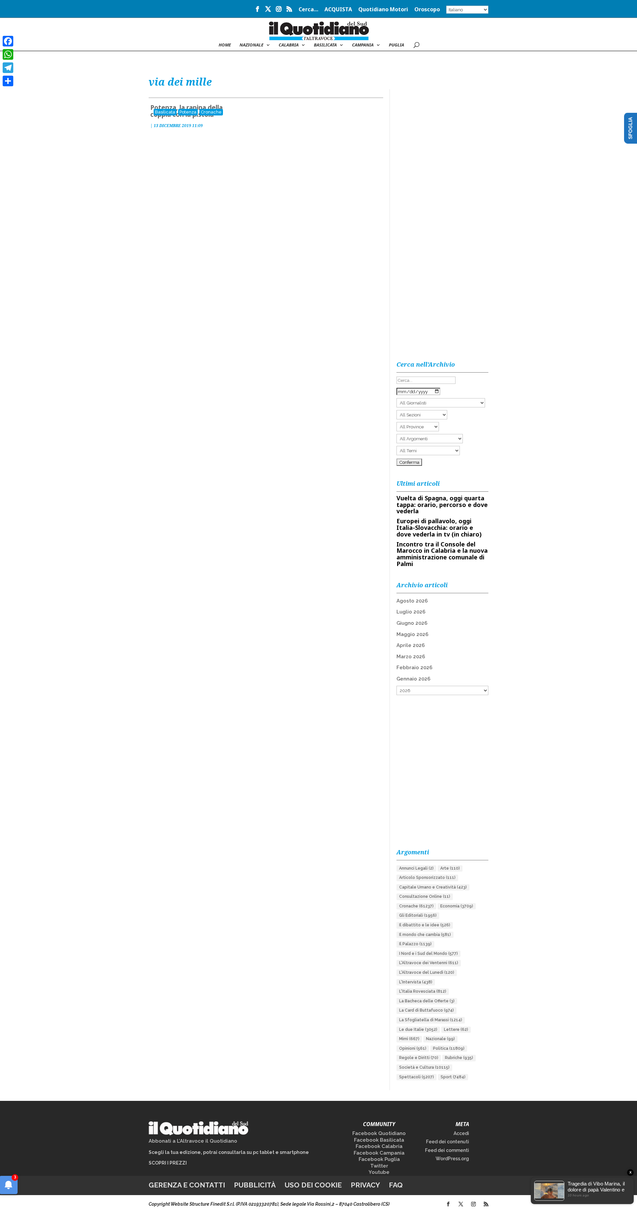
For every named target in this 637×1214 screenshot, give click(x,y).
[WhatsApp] (8, 54)
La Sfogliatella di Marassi (430, 1020)
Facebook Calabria (379, 1146)
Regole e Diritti (418, 1057)
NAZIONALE (251, 45)
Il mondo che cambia (425, 934)
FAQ (396, 1185)
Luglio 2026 (410, 612)
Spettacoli (416, 1077)
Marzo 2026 (410, 657)
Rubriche (459, 1057)
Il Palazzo (415, 944)
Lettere (456, 1029)
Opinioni (412, 1048)
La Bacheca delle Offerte (427, 1001)
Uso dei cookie (313, 1185)
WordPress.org (452, 1158)
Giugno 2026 (411, 623)
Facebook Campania (379, 1153)
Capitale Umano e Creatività (433, 887)
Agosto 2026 (412, 601)
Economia (456, 906)
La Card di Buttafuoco (426, 1010)
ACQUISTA (338, 10)
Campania (363, 45)
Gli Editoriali (418, 915)
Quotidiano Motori (383, 10)
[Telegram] (8, 67)
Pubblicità (255, 1185)
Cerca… (308, 10)
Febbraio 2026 (414, 668)
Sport (453, 1077)
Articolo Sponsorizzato (427, 877)
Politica (448, 1048)
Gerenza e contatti (187, 1185)
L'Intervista (415, 982)
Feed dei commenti (447, 1150)
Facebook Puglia (379, 1159)
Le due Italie (418, 1029)
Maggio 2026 (412, 634)
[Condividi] (8, 81)
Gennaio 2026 (413, 679)
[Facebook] (8, 41)
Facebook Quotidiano (379, 1133)
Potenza (187, 111)
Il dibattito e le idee (424, 925)
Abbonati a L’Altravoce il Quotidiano (193, 1141)
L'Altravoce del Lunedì (426, 972)
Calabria (289, 45)
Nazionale (440, 1038)
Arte (450, 868)
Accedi (461, 1133)
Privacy (365, 1185)
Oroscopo (427, 10)
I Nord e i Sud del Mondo (428, 953)
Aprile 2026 (410, 645)
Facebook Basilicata (379, 1140)
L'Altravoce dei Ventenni (428, 963)
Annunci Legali (416, 868)
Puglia (396, 45)
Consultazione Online (424, 896)
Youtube (379, 1172)
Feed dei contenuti (447, 1141)
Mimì (409, 1038)
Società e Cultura (424, 1067)
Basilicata (325, 45)
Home (225, 45)
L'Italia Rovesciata (422, 991)
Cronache (211, 111)
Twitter (379, 1166)
